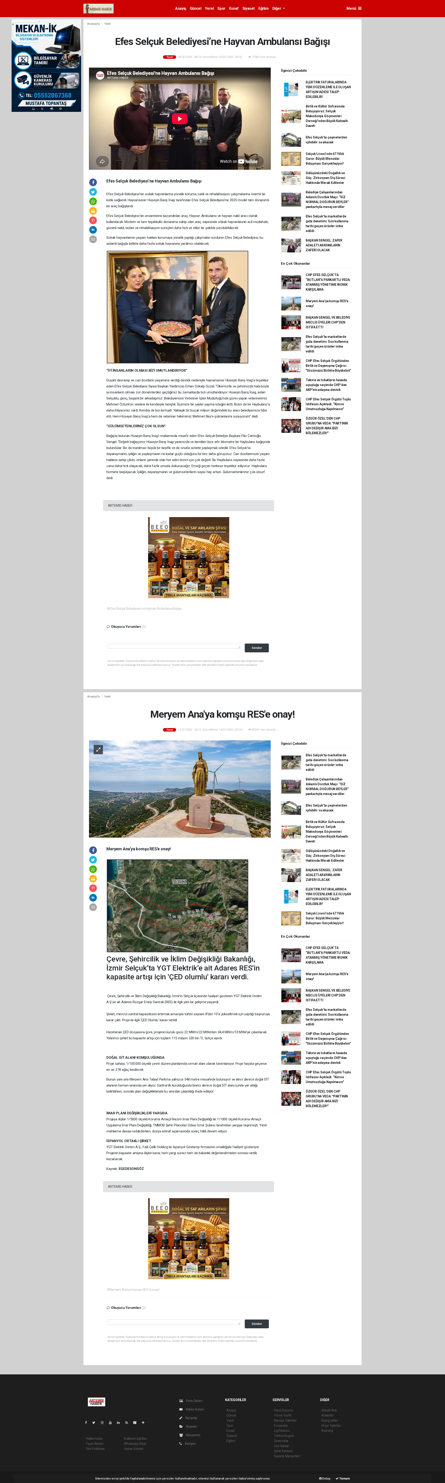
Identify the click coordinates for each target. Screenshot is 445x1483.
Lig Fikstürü (282, 1431)
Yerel (209, 8)
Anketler (327, 1415)
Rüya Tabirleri (331, 1425)
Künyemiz (192, 1435)
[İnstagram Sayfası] (104, 1422)
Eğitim (263, 8)
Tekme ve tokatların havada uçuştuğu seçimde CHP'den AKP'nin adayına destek (326, 385)
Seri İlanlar (281, 1446)
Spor (221, 8)
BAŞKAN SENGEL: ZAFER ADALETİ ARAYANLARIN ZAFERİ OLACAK (324, 245)
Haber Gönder (134, 1449)
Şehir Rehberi (283, 1451)
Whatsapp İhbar (135, 1443)
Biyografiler (329, 1420)
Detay (326, 1478)
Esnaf (234, 8)
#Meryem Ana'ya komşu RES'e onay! (133, 1289)
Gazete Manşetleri (287, 1456)
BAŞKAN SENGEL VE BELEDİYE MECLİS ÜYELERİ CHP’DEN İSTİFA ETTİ (328, 322)
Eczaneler (281, 1425)
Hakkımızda (94, 1438)
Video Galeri (194, 1409)
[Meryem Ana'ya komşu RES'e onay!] (180, 789)
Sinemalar (281, 1441)
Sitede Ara (329, 1410)
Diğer (277, 8)
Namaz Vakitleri (285, 1420)
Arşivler (191, 1426)
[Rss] (128, 1422)
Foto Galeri (194, 1401)
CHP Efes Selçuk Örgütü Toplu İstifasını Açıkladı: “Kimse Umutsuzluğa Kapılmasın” (328, 404)
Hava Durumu (283, 1410)
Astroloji (327, 1431)
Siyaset (248, 8)
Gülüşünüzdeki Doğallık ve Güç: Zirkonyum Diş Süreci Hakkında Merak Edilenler (325, 178)
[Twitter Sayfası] (95, 1422)
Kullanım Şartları (135, 1438)
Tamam (344, 1478)
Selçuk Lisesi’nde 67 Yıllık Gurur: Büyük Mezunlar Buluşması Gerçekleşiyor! (325, 158)
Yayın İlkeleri (94, 1443)
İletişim (190, 1443)
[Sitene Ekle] (145, 1422)
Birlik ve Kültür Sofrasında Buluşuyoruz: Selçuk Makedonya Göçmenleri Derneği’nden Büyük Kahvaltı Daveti (327, 116)
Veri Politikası (95, 1449)
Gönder (257, 648)
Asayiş (180, 8)
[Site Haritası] (136, 1422)
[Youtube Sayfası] (112, 1422)
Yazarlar (191, 1418)
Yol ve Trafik (283, 1415)
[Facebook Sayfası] (88, 1422)
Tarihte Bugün (284, 1436)
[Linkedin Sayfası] (120, 1422)
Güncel (195, 8)
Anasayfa (93, 23)
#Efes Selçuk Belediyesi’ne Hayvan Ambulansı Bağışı (144, 608)
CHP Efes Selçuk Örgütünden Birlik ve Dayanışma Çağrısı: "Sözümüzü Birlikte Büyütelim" (328, 365)
